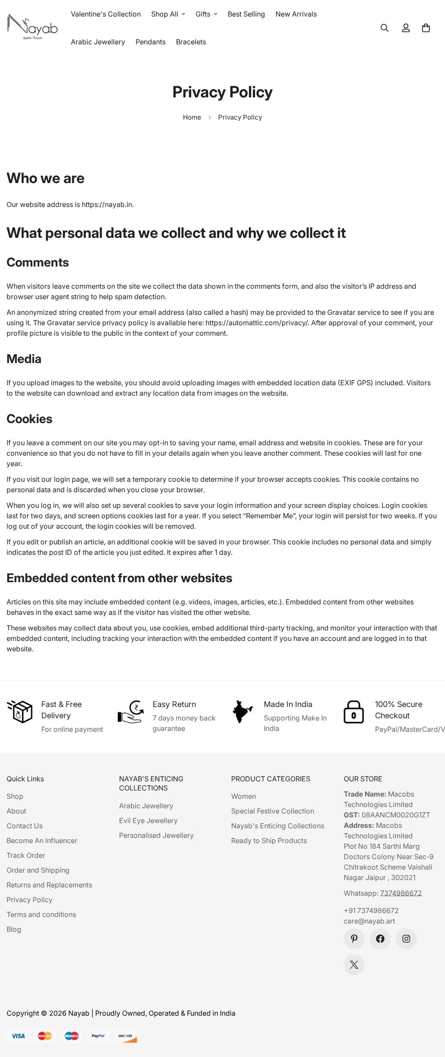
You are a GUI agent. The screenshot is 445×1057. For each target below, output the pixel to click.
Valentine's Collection (106, 14)
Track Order (26, 855)
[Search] (384, 27)
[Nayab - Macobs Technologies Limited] (33, 27)
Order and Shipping (38, 870)
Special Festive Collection (272, 811)
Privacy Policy (30, 899)
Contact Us (25, 825)
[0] (426, 28)
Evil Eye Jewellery (148, 820)
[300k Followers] (380, 938)
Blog (14, 929)
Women (243, 796)
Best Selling (246, 14)
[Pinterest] (354, 938)
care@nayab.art (369, 921)
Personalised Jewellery (156, 835)
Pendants (151, 41)
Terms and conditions (41, 914)
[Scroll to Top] (428, 1010)
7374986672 (401, 893)
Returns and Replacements (49, 884)
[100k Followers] (406, 938)
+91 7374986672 (371, 910)
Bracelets (191, 41)
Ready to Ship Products (269, 840)
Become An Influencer (42, 840)
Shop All (164, 14)
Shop (15, 796)
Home (192, 117)
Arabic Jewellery (98, 41)
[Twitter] (354, 964)
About (16, 811)
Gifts (203, 14)
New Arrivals (296, 14)
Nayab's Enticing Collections (277, 825)
